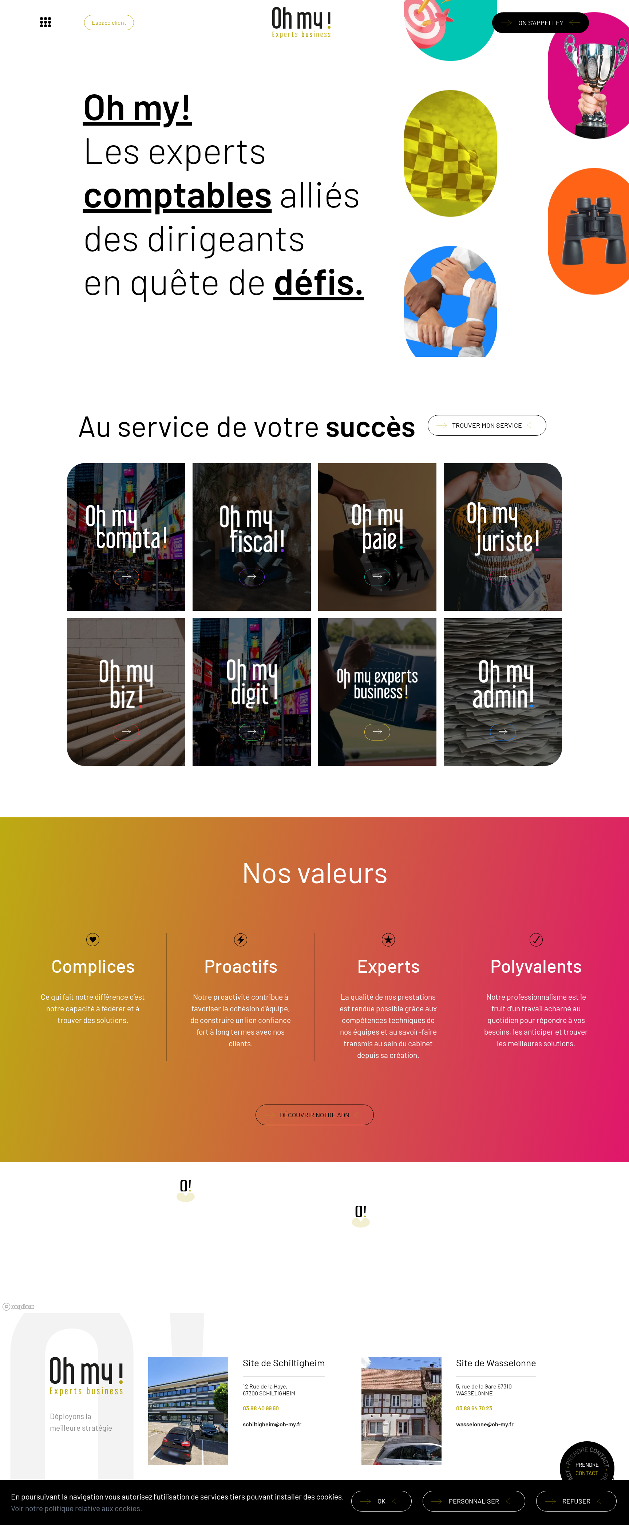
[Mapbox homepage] (18, 1307)
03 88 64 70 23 (474, 1407)
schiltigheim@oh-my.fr (272, 1424)
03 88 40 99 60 (261, 1407)
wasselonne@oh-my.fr (485, 1424)
